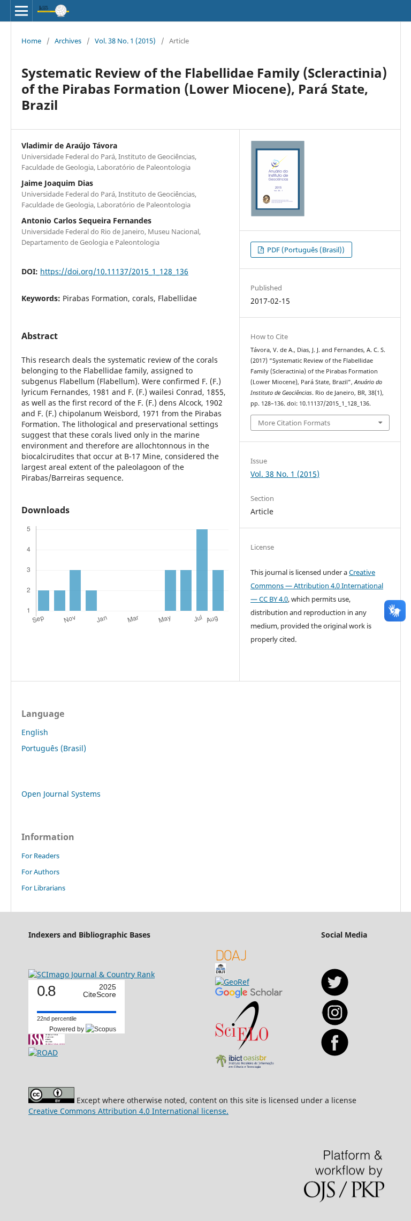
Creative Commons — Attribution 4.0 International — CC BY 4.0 (316, 585)
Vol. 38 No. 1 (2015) (125, 41)
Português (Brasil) (53, 748)
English (34, 732)
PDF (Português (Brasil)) (305, 249)
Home (31, 41)
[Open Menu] (21, 10)
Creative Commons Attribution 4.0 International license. (128, 1111)
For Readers (40, 855)
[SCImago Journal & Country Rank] (91, 974)
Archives (68, 41)
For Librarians (43, 888)
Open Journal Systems (61, 794)
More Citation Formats (294, 423)
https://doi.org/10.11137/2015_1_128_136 (114, 271)
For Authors (40, 872)
